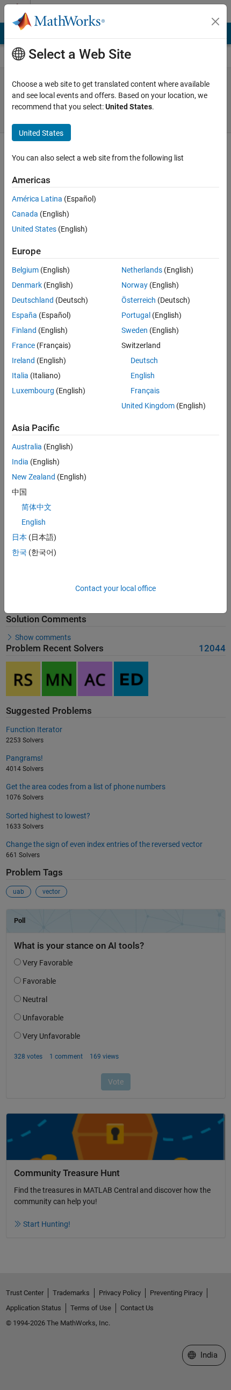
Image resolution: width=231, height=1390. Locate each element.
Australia (27, 446)
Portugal (135, 315)
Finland (24, 330)
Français (145, 390)
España (24, 315)
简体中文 (36, 507)
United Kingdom (148, 405)
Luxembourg (33, 390)
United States (34, 229)
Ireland (23, 360)
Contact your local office (115, 588)
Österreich (138, 300)
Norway (134, 285)
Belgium (25, 270)
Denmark (27, 285)
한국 (19, 552)
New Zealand (33, 476)
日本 (19, 537)
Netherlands (141, 270)
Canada (25, 214)
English (143, 375)
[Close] (215, 21)
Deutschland (33, 300)
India (20, 461)
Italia (20, 375)
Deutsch (144, 360)
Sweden (134, 330)
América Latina (37, 198)
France (23, 345)
